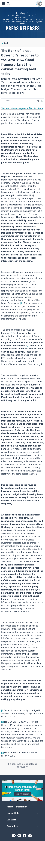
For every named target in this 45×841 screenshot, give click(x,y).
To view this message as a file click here (22, 108)
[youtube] (19, 835)
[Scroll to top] (23, 775)
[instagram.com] (30, 835)
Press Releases (20, 17)
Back (5, 43)
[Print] (42, 100)
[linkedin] (14, 835)
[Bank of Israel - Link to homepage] (39, 3)
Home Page (20, 13)
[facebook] (24, 835)
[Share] (38, 101)
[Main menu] (3, 4)
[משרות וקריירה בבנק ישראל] (22, 790)
